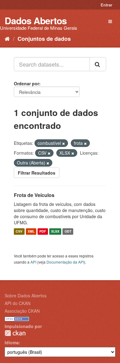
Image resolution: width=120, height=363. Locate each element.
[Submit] (98, 64)
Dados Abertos (36, 20)
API (33, 262)
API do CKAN (17, 303)
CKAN (15, 333)
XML (31, 231)
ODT (68, 231)
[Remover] (63, 143)
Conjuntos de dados (44, 39)
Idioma (12, 342)
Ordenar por (26, 83)
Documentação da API (65, 262)
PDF (42, 231)
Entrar (106, 5)
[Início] (7, 38)
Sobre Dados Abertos (25, 295)
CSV (19, 231)
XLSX (55, 231)
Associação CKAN (22, 311)
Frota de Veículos (34, 195)
